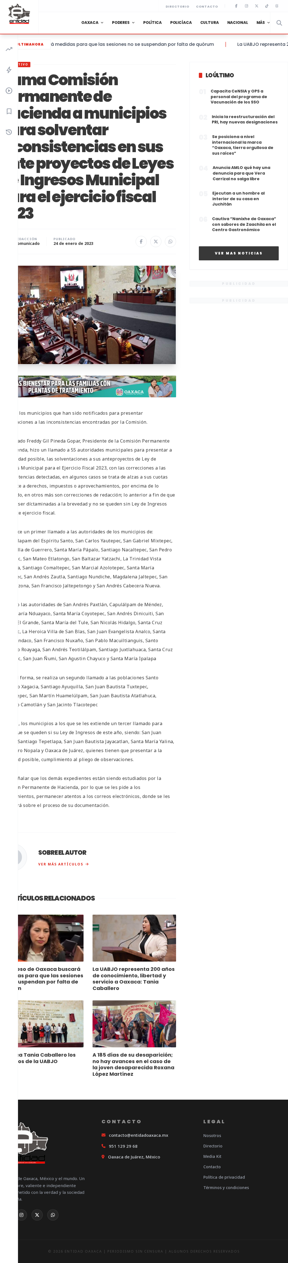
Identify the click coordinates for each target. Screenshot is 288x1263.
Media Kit (212, 1156)
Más (260, 22)
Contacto (207, 6)
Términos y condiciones (226, 1187)
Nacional (237, 22)
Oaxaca (89, 22)
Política (152, 22)
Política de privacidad (224, 1177)
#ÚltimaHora (28, 44)
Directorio (177, 6)
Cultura (209, 22)
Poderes (121, 22)
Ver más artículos (60, 864)
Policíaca (181, 22)
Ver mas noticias (239, 253)
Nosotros (212, 1135)
